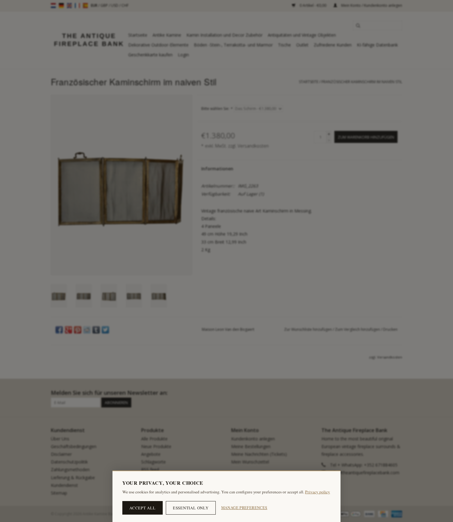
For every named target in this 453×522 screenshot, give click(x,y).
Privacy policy (317, 492)
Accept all (142, 508)
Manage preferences (244, 507)
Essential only (191, 508)
